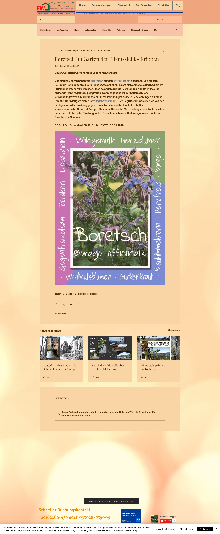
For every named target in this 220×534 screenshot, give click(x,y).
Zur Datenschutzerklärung (124, 530)
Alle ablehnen (186, 528)
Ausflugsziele (62, 30)
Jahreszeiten (90, 30)
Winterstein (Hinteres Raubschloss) (154, 367)
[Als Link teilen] (78, 304)
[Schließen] (216, 529)
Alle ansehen (174, 330)
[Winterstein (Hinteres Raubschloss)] (158, 348)
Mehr (156, 30)
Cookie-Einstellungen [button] (165, 528)
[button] (176, 30)
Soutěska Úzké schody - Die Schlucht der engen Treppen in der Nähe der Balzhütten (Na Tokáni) (60, 367)
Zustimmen (205, 528)
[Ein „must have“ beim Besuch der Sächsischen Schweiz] (110, 348)
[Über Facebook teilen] (56, 304)
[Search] (180, 12)
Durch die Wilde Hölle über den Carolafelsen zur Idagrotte (108, 367)
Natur (76, 30)
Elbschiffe (106, 30)
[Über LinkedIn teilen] (70, 304)
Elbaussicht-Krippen (139, 30)
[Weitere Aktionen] (163, 50)
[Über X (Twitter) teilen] (63, 304)
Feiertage (121, 30)
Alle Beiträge (45, 30)
